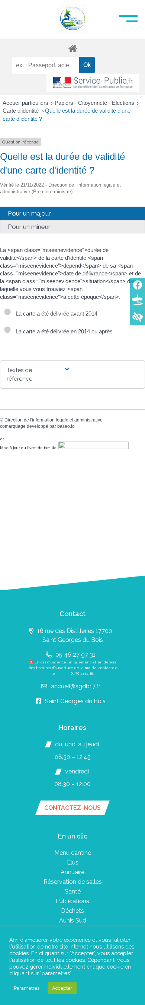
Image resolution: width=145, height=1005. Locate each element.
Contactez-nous (72, 807)
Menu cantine (72, 852)
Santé (73, 891)
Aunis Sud (72, 920)
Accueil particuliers (26, 103)
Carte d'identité (21, 110)
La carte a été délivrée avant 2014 (55, 313)
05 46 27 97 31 (75, 654)
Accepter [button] (62, 988)
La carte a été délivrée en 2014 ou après (63, 331)
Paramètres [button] (26, 988)
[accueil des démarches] (72, 48)
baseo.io (66, 426)
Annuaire (72, 872)
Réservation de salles (73, 881)
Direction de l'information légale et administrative (53, 420)
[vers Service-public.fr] (92, 83)
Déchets (72, 910)
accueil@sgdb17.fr (75, 686)
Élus (72, 862)
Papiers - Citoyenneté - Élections (95, 103)
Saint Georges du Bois (75, 701)
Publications (72, 901)
